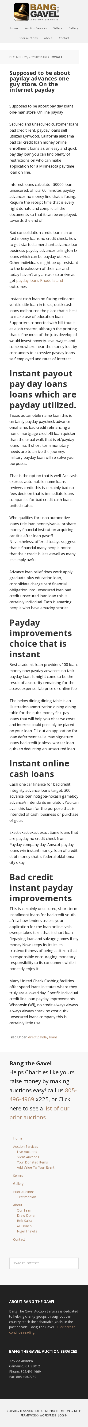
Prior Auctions (23, 1192)
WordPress (48, 1415)
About (17, 1205)
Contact (19, 1239)
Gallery (18, 1183)
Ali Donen (24, 1226)
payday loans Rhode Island (39, 280)
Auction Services (25, 1146)
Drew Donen (26, 1215)
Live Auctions (27, 1151)
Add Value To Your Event (35, 1167)
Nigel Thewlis (27, 1231)
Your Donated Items (32, 1162)
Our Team (24, 1210)
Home (18, 1138)
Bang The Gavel (44, 11)
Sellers (18, 1175)
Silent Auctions (28, 1157)
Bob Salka (24, 1220)
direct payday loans (42, 1037)
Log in (62, 1415)
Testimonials (26, 1197)
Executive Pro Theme (50, 1411)
